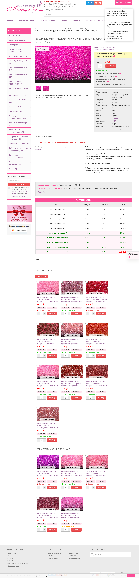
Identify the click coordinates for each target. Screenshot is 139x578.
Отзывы (9, 555)
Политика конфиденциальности (17, 563)
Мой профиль (73, 553)
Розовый (115, 118)
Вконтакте (92, 3)
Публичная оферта (13, 566)
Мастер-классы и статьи (96, 20)
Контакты (10, 558)
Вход (121, 7)
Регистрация (128, 7)
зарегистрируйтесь (71, 147)
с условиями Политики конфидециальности (19, 195)
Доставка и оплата (54, 553)
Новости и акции (12, 553)
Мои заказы (115, 7)
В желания (41, 307)
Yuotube (96, 3)
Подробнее (42, 192)
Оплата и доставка (47, 20)
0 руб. (125, 2)
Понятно (131, 576)
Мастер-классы (53, 558)
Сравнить (133, 255)
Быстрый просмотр (48, 293)
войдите (38, 149)
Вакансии (10, 561)
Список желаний (74, 558)
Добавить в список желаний (104, 47)
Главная (10, 20)
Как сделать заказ (26, 20)
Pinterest (100, 3)
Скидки (64, 20)
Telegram (88, 3)
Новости (76, 20)
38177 (114, 121)
